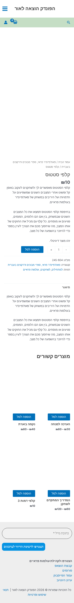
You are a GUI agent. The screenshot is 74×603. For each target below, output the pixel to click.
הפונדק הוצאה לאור (35, 8)
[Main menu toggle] (5, 9)
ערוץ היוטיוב (64, 580)
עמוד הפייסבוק (62, 575)
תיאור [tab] (66, 287)
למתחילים (57, 269)
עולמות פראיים (31, 269)
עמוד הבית (64, 162)
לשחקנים (45, 269)
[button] (68, 22)
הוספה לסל (32, 249)
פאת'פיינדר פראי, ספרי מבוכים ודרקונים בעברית (34, 264)
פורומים (67, 570)
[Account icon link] (5, 22)
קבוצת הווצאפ (63, 566)
